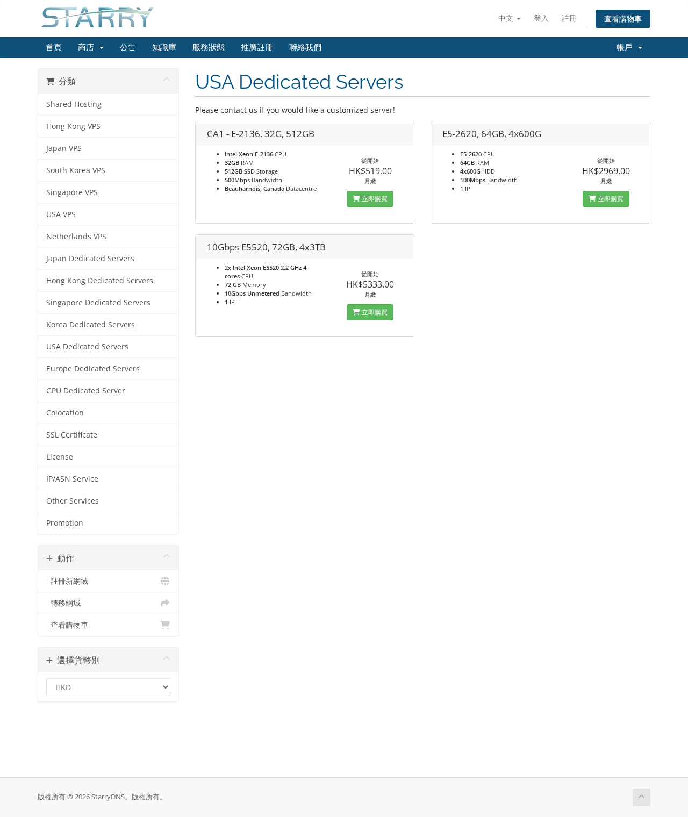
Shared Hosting (74, 104)
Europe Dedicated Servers (93, 369)
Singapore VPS (72, 192)
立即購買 (374, 198)
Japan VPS (64, 148)
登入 (541, 18)
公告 (128, 47)
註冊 (569, 18)
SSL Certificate (71, 435)
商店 (88, 47)
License (59, 457)
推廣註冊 (257, 47)
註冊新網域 (67, 581)
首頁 (54, 47)
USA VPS (61, 214)
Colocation (65, 413)
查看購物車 (623, 18)
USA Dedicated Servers (87, 347)
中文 (506, 18)
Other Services (72, 501)
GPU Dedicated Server (85, 391)
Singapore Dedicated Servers (98, 302)
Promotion (64, 523)
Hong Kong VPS (73, 126)
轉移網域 (63, 603)
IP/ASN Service (72, 479)
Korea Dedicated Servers (90, 324)
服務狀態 (208, 47)
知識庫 (164, 47)
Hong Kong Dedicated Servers (99, 280)
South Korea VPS (75, 170)
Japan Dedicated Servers (90, 258)
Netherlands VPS (76, 236)
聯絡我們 (305, 47)
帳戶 (627, 47)
